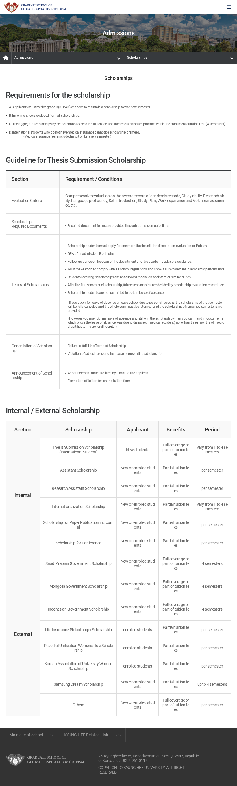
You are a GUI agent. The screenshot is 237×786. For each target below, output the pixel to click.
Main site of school (26, 735)
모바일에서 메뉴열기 (229, 7)
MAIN (6, 58)
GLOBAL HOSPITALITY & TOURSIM (35, 7)
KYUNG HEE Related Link (86, 735)
